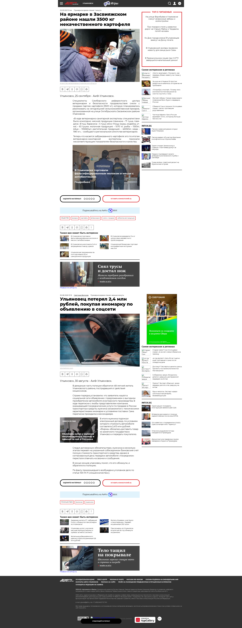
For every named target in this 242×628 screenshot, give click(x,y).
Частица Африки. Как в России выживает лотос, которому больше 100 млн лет (166, 117)
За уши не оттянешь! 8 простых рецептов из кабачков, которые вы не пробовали (167, 83)
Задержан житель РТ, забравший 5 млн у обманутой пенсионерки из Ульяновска (84, 522)
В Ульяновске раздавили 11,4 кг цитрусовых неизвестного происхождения (123, 238)
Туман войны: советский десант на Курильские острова (165, 163)
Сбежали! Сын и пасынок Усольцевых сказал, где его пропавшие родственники (167, 108)
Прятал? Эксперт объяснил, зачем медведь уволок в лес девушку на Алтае (166, 385)
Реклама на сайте (108, 582)
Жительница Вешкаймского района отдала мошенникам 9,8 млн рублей (83, 538)
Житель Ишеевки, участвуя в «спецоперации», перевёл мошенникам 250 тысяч (122, 522)
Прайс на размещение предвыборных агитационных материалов (144, 582)
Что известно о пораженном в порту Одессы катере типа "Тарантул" (166, 423)
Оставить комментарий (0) (121, 199)
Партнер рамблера (126, 618)
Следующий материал (101, 621)
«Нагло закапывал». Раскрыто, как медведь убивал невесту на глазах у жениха (167, 75)
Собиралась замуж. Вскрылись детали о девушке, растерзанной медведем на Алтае (165, 377)
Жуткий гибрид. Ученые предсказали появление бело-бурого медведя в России (167, 100)
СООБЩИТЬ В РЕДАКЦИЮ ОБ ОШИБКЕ (89, 585)
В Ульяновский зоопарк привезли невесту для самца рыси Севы (162, 49)
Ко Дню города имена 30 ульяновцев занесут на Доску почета (162, 39)
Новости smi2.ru (68, 287)
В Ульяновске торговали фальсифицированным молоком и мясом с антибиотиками (104, 173)
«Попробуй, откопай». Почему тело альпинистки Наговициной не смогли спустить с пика (166, 92)
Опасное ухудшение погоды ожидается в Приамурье (163, 432)
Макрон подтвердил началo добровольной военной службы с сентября (165, 155)
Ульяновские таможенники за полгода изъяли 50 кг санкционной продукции (82, 254)
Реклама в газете (117, 579)
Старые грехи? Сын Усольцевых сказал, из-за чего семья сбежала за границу (167, 352)
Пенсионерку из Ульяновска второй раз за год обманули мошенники (122, 530)
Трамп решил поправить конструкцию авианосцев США (164, 407)
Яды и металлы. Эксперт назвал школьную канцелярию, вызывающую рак (165, 394)
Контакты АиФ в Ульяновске (87, 582)
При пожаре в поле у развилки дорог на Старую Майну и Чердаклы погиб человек (162, 29)
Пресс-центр (102, 579)
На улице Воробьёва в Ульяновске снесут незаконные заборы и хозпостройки (162, 19)
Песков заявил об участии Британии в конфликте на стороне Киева (166, 138)
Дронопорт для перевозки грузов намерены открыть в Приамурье (165, 440)
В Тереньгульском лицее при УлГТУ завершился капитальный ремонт (162, 59)
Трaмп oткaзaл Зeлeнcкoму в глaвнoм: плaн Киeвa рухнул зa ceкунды (164, 147)
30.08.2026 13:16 (66, 295)
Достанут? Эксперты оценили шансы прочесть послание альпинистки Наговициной (167, 369)
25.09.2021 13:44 (66, 10)
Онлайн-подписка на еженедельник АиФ (162, 579)
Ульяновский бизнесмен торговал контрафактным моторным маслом (124, 246)
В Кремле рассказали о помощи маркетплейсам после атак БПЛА (165, 415)
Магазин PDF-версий (135, 579)
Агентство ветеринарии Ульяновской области (78, 83)
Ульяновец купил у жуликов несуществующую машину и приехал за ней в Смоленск (82, 530)
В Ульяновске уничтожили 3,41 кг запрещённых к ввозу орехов (84, 245)
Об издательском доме (85, 579)
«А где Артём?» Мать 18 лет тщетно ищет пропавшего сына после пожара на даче (166, 360)
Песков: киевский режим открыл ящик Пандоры (165, 130)
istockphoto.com (66, 368)
